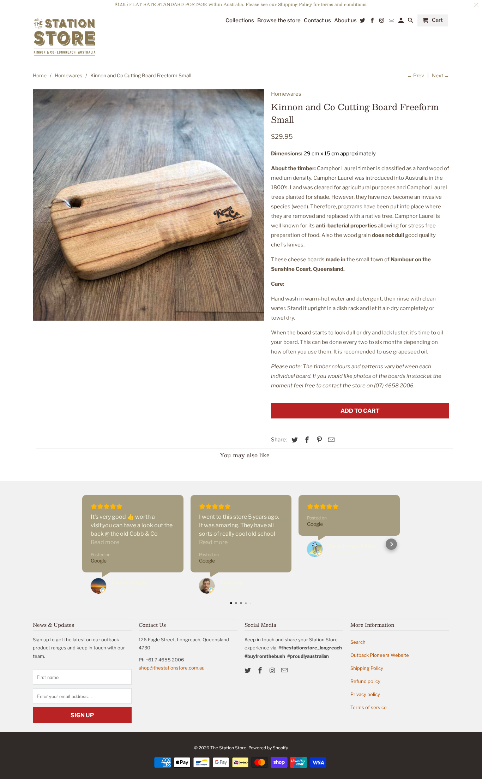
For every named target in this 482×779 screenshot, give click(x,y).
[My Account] (401, 21)
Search (358, 642)
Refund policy (365, 681)
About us (345, 21)
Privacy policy (365, 694)
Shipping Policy (366, 668)
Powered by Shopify (268, 747)
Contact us (317, 21)
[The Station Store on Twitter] (248, 670)
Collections (239, 21)
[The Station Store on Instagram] (273, 670)
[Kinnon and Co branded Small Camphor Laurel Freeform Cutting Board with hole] (148, 205)
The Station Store (228, 747)
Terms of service (368, 707)
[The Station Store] (64, 37)
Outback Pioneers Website (379, 655)
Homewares (68, 75)
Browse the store (279, 21)
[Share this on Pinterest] (318, 440)
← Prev (415, 75)
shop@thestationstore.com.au (172, 668)
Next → (440, 75)
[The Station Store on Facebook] (261, 670)
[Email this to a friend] (330, 440)
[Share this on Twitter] (293, 440)
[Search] (411, 21)
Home (40, 75)
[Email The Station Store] (285, 670)
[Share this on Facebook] (306, 440)
